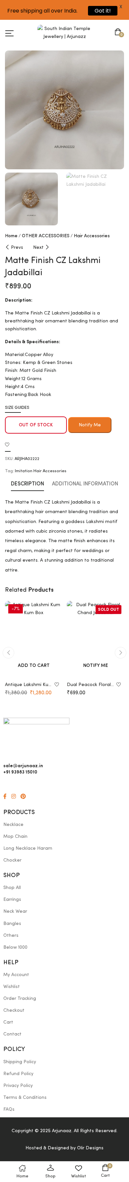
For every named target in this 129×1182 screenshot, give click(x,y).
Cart (8, 1022)
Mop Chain (15, 836)
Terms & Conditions (25, 1097)
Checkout (13, 1010)
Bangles (12, 923)
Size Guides (17, 408)
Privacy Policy (18, 1085)
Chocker (12, 860)
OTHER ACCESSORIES (45, 236)
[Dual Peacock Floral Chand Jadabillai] (95, 639)
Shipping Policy (19, 1062)
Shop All (12, 887)
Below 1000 (15, 947)
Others (11, 935)
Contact (12, 1034)
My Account (16, 974)
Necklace (13, 824)
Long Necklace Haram (27, 848)
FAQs (9, 1109)
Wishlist (11, 986)
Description (27, 484)
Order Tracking (19, 998)
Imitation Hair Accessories (40, 471)
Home (11, 236)
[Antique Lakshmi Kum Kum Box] (33, 639)
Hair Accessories (92, 236)
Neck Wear (15, 911)
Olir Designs (90, 1148)
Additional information (85, 484)
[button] (119, 32)
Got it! (103, 11)
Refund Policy (18, 1073)
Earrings (12, 899)
